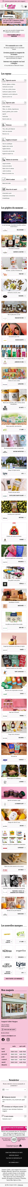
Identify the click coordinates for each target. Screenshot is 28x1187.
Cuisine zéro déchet (7, 166)
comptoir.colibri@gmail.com (8, 1035)
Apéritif (4, 114)
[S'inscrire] (24, 1089)
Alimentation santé (6, 193)
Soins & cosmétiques (7, 144)
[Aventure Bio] (14, 1139)
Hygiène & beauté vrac (7, 153)
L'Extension (20, 1185)
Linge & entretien (6, 163)
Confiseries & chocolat (7, 87)
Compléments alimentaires (8, 196)
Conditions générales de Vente (13, 1152)
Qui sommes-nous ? (14, 1162)
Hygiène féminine (6, 148)
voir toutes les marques (14, 979)
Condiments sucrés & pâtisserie (10, 94)
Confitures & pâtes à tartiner (9, 92)
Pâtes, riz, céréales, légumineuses (10, 109)
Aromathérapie (5, 198)
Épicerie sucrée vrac (7, 96)
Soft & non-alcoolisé (7, 131)
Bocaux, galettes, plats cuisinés (10, 111)
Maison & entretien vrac (8, 173)
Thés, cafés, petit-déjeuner (8, 129)
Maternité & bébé (6, 183)
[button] (2, 6)
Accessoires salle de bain (8, 151)
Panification (5, 116)
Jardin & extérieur (6, 171)
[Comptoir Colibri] (10, 6)
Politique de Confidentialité (14, 1158)
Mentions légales (14, 1155)
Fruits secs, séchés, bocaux (9, 89)
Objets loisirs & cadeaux (8, 168)
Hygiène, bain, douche (7, 146)
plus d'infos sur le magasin (14, 35)
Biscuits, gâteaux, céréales (8, 84)
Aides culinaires (6, 106)
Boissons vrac (5, 134)
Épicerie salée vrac (7, 119)
